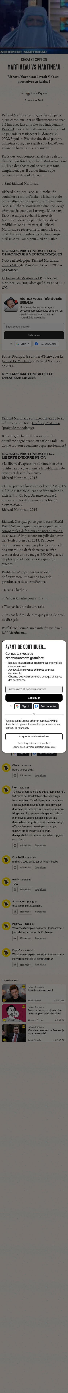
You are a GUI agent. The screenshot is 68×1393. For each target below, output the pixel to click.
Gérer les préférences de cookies (34, 743)
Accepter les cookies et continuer (34, 737)
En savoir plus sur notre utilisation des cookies (34, 747)
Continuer (34, 697)
